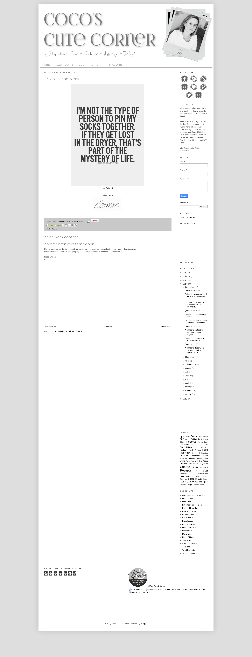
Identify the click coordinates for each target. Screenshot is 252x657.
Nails (188, 461)
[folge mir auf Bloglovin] (194, 90)
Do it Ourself (187, 498)
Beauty (188, 439)
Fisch (192, 450)
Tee (201, 482)
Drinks (190, 447)
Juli (187, 372)
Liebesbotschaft (189, 527)
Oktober (189, 361)
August (188, 368)
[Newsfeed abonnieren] (203, 82)
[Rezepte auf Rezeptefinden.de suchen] (156, 586)
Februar (189, 390)
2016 (185, 276)
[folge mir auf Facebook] (185, 82)
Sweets (194, 481)
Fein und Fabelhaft (190, 508)
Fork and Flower (189, 511)
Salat (205, 471)
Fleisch (198, 450)
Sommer (184, 479)
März (187, 387)
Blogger (144, 624)
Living (183, 461)
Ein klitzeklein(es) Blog (192, 505)
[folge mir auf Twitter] (189, 98)
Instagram (184, 458)
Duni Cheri (186, 502)
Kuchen (204, 458)
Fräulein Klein (188, 514)
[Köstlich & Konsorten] (137, 586)
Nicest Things (188, 537)
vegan (190, 484)
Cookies (201, 442)
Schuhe (198, 476)
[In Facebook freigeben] (72, 225)
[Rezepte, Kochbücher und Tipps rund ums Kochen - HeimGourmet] (175, 589)
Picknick (184, 463)
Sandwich (188, 474)
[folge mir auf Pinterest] (203, 90)
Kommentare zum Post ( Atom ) (68, 331)
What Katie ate (188, 550)
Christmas (191, 442)
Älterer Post (165, 327)
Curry (206, 442)
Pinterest (109, 188)
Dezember (190, 287)
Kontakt (96, 65)
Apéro (183, 436)
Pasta (205, 461)
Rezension (204, 467)
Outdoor (200, 461)
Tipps (205, 482)
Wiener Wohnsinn (189, 553)
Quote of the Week (193, 290)
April (187, 383)
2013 (185, 399)
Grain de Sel (187, 518)
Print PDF (55, 225)
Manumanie (187, 534)
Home (46, 65)
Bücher (183, 442)
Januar (188, 394)
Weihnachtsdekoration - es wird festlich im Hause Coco (195, 350)
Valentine (183, 485)
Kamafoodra (187, 521)
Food (205, 450)
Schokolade (187, 476)
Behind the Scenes (199, 439)
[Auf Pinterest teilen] (75, 225)
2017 (185, 273)
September (190, 364)
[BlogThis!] (66, 225)
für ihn (195, 453)
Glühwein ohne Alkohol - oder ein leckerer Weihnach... (195, 304)
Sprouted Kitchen (189, 543)
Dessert (195, 444)
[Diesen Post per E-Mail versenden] (62, 225)
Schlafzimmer (202, 474)
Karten (198, 458)
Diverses (204, 444)
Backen (195, 436)
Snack (205, 476)
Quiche (205, 463)
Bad (201, 436)
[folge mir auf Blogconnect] (198, 98)
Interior (192, 458)
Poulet (199, 463)
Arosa (188, 436)
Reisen (196, 467)
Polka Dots (192, 463)
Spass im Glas (195, 479)
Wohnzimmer (199, 485)
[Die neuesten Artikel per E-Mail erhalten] (185, 90)
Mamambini (187, 531)
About (81, 65)
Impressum (114, 65)
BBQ (182, 439)
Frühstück (186, 452)
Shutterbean (187, 540)
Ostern (193, 461)
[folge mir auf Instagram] (194, 82)
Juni (187, 376)
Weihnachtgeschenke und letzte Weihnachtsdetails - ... (196, 296)
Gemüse (185, 455)
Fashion (184, 450)
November (190, 357)
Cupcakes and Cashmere (193, 495)
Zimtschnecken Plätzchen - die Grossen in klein (196, 321)
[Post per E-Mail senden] (88, 221)
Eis (197, 447)
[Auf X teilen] (69, 225)
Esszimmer (204, 447)
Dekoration (185, 444)
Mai (187, 379)
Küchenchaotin (188, 524)
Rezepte (188, 470)
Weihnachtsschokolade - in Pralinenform (195, 339)
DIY (183, 447)
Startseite (108, 327)
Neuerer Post (50, 327)
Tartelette (186, 547)
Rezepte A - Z (64, 65)
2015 (185, 280)
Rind (199, 471)
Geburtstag (203, 453)
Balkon (205, 436)
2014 (185, 284)
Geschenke (197, 456)
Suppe (187, 482)
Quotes (54, 229)
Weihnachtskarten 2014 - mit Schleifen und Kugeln (195, 332)
